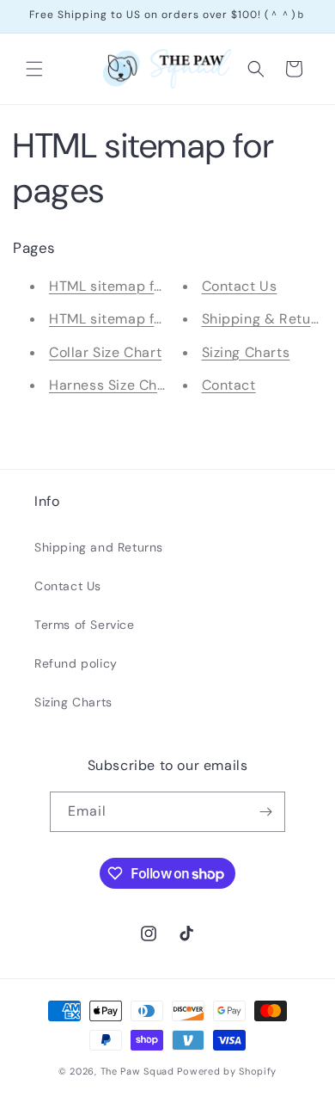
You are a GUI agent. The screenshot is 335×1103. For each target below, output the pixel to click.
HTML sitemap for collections (148, 286)
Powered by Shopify (227, 1071)
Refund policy (76, 663)
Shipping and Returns (98, 547)
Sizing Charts (246, 352)
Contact (229, 385)
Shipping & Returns (267, 319)
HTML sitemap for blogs (129, 319)
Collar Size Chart (105, 352)
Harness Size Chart (113, 385)
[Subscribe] (265, 812)
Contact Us (239, 286)
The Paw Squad (137, 1071)
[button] (34, 69)
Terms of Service (84, 624)
